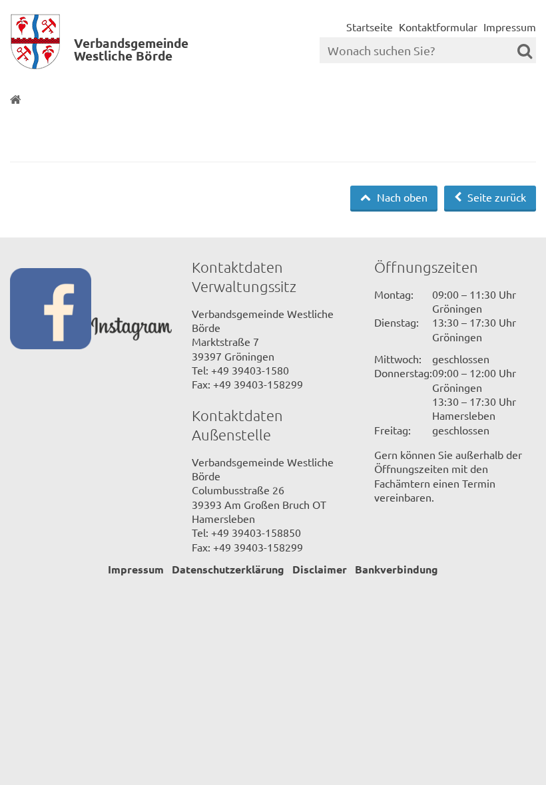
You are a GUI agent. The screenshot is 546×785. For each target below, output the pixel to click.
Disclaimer (319, 569)
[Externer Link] (50, 310)
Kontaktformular (438, 26)
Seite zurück (495, 197)
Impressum (509, 26)
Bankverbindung (396, 569)
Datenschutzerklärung (228, 569)
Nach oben (400, 197)
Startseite (369, 26)
